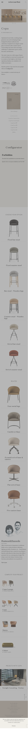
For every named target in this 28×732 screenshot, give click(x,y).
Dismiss (14, 725)
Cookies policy (16, 722)
